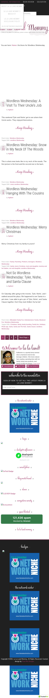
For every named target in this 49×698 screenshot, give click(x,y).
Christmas (13, 324)
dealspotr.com (24, 460)
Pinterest (34, 366)
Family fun (35, 324)
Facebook (8, 366)
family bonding (27, 324)
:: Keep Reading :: (25, 128)
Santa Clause (31, 327)
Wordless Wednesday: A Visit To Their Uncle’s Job (24, 103)
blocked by (24, 520)
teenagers (31, 262)
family (12, 266)
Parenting (18, 262)
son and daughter (14, 268)
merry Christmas (20, 266)
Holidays (42, 324)
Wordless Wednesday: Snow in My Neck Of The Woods (26, 147)
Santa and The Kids (19, 327)
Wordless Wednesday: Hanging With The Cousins (25, 191)
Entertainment (29, 320)
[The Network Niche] (24, 432)
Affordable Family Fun (17, 320)
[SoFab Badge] (7, 471)
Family (12, 262)
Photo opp (5, 327)
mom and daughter (32, 266)
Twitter (21, 366)
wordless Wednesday (17, 140)
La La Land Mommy (24, 28)
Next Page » (24, 337)
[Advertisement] (24, 73)
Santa (11, 327)
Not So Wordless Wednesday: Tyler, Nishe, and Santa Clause (23, 277)
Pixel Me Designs (28, 661)
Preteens (25, 262)
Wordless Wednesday (17, 138)
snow (12, 184)
